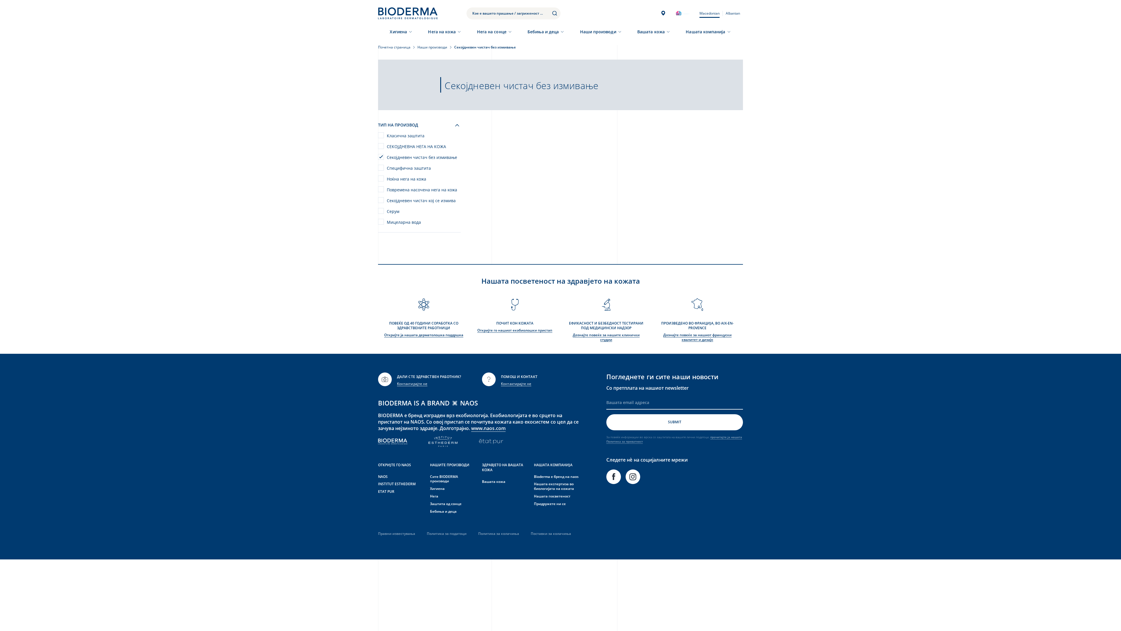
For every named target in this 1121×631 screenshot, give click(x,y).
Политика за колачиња (498, 533)
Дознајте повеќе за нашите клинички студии (606, 337)
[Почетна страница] (408, 13)
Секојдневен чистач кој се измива (421, 200)
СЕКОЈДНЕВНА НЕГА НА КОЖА (416, 146)
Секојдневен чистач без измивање (422, 157)
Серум (393, 211)
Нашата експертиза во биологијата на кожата (554, 486)
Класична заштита (405, 135)
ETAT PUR (386, 491)
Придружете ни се (550, 503)
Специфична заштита (409, 168)
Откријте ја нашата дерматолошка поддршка (423, 334)
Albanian (733, 13)
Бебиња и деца (543, 31)
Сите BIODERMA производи (444, 479)
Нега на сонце (491, 31)
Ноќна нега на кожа (406, 179)
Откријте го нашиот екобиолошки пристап (514, 330)
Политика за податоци (446, 533)
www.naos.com (488, 428)
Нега (434, 496)
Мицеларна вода (404, 222)
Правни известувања (396, 533)
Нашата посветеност (552, 496)
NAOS (383, 476)
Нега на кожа (442, 31)
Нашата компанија (705, 31)
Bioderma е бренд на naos (556, 476)
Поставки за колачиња (551, 533)
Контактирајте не (412, 383)
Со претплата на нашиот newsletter (647, 388)
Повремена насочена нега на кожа (422, 190)
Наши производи (598, 31)
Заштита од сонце (446, 503)
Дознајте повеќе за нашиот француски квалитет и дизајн (697, 337)
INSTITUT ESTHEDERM (397, 483)
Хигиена (398, 31)
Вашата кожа (651, 31)
